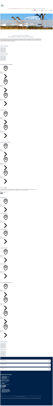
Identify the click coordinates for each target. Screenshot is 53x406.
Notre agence (42, 10)
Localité (9, 23)
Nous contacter (51, 10)
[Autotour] (26, 23)
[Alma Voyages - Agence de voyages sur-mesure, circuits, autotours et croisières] (26, 6)
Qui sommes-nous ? (4, 376)
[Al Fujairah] (3, 25)
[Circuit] (26, 24)
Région (7, 23)
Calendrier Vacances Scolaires (5, 389)
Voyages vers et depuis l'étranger (6, 390)
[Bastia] (20, 25)
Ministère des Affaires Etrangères (6, 391)
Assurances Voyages (4, 377)
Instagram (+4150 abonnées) (35, 10)
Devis (46, 10)
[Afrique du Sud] (3, 24)
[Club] (26, 25)
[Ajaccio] (20, 24)
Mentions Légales (4, 378)
